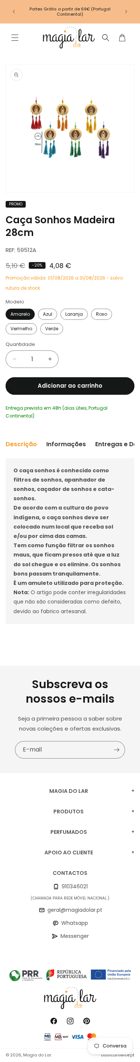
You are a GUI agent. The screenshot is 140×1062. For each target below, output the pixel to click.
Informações (66, 444)
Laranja (74, 314)
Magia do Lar (37, 1055)
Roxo (101, 314)
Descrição (21, 444)
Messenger (74, 936)
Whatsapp (74, 923)
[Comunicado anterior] (14, 11)
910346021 (75, 886)
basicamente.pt (117, 1055)
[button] (15, 37)
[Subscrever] (116, 750)
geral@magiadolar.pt (74, 910)
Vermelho (21, 328)
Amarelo (20, 314)
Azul (47, 314)
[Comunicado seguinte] (126, 11)
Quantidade (20, 344)
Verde (51, 328)
